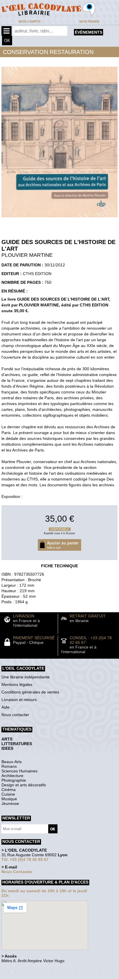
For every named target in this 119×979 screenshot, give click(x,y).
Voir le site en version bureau (32, 969)
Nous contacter (15, 714)
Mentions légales (16, 684)
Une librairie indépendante (25, 677)
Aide (5, 707)
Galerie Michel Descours (27, 976)
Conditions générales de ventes (30, 692)
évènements (88, 32)
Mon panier (89, 21)
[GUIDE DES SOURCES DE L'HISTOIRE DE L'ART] (59, 218)
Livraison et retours (19, 699)
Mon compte (30, 21)
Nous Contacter (16, 871)
